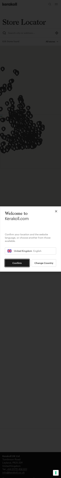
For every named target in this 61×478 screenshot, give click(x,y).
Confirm (17, 262)
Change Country (43, 262)
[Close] (56, 211)
